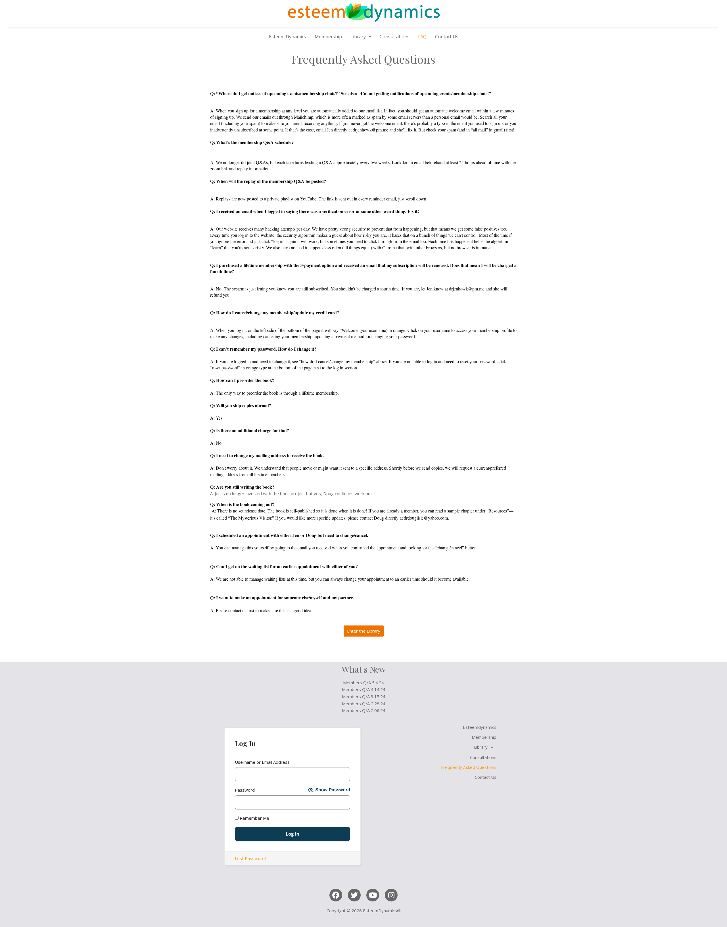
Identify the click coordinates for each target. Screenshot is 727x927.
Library (358, 37)
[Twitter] (354, 895)
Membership (328, 37)
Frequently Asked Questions (468, 767)
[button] (360, 36)
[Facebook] (335, 895)
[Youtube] (372, 895)
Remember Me (254, 818)
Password (245, 790)
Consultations (395, 37)
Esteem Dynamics (287, 37)
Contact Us (446, 37)
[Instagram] (391, 895)
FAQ (422, 37)
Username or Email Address (262, 762)
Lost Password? (251, 858)
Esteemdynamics (479, 727)
